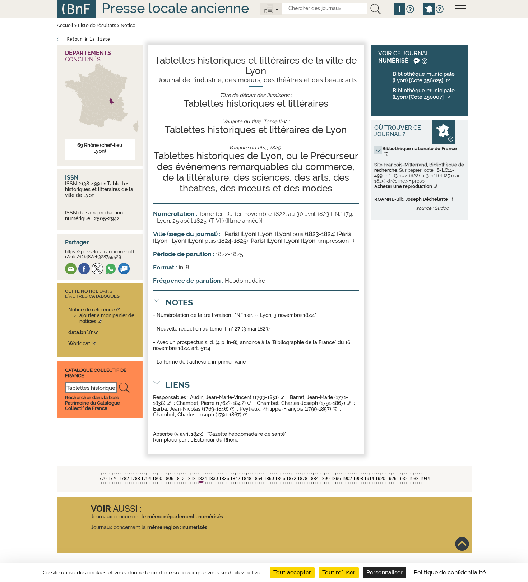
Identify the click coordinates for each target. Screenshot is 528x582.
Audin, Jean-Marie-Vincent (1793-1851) (234, 397)
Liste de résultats (97, 25)
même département (170, 516)
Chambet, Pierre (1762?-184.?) (211, 403)
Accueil (65, 25)
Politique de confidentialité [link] (450, 572)
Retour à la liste (88, 39)
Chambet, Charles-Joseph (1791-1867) (301, 403)
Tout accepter (292, 572)
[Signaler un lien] (416, 60)
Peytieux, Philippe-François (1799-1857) (285, 409)
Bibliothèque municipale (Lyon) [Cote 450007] (424, 93)
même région (163, 527)
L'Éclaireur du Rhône (214, 440)
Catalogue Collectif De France (95, 373)
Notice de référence (91, 310)
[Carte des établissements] (443, 131)
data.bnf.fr (80, 332)
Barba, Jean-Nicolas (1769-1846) (190, 409)
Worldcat (79, 343)
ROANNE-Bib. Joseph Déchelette (411, 199)
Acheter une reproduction (403, 186)
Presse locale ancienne (175, 8)
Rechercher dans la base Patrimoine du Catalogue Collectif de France (92, 403)
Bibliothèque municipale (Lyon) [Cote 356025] (424, 77)
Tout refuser (338, 572)
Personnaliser (384, 572)
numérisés (210, 516)
